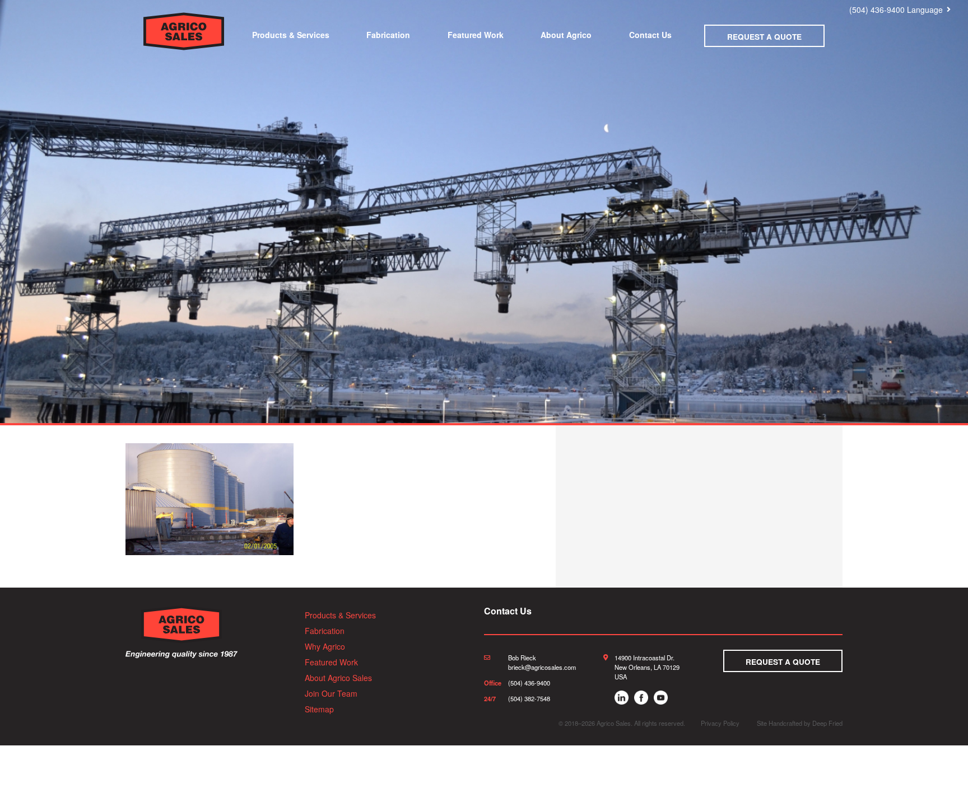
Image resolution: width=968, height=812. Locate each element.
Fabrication (388, 34)
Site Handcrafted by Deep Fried (800, 723)
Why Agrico (325, 646)
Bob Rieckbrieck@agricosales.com (542, 662)
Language (925, 9)
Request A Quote (764, 36)
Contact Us (650, 34)
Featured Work (476, 34)
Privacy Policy (720, 723)
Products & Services (290, 34)
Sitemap (319, 709)
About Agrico (566, 34)
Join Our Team (331, 693)
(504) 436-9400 (877, 9)
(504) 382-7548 (529, 698)
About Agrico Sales (338, 677)
